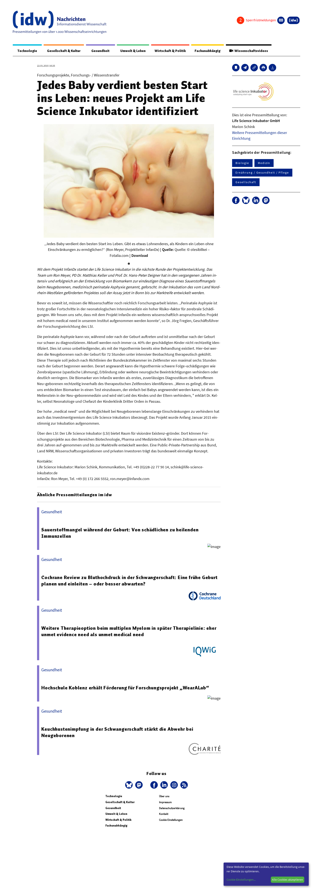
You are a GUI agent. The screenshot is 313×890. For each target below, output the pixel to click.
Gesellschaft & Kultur (63, 50)
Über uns (164, 796)
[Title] (254, 67)
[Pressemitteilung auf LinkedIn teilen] (256, 200)
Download (139, 255)
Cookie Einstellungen (171, 820)
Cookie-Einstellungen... (241, 879)
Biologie (242, 163)
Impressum (165, 802)
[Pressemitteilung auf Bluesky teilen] (246, 200)
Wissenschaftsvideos (250, 50)
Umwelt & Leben (133, 50)
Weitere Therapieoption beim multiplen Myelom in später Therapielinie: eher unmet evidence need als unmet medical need (128, 631)
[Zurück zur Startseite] (59, 22)
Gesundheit (100, 50)
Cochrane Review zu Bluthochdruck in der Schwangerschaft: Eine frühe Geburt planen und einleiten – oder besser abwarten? (129, 580)
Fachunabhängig (207, 50)
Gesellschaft (245, 182)
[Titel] (236, 67)
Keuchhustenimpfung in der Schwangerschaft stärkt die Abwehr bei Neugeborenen (117, 732)
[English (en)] (281, 20)
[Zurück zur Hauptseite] (293, 20)
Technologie (27, 50)
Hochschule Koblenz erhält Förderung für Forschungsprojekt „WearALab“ (125, 687)
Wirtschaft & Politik (170, 50)
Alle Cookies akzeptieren (287, 879)
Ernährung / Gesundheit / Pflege (262, 172)
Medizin (264, 163)
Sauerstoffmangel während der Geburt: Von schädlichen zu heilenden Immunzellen (119, 533)
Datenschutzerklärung (172, 808)
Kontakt (163, 814)
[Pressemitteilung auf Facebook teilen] (236, 200)
